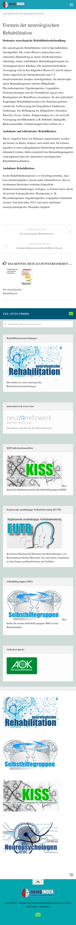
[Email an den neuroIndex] (71, 313)
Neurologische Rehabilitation (23, 13)
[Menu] (71, 4)
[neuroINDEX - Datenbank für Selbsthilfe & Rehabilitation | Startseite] (17, 4)
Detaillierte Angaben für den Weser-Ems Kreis (30, 428)
